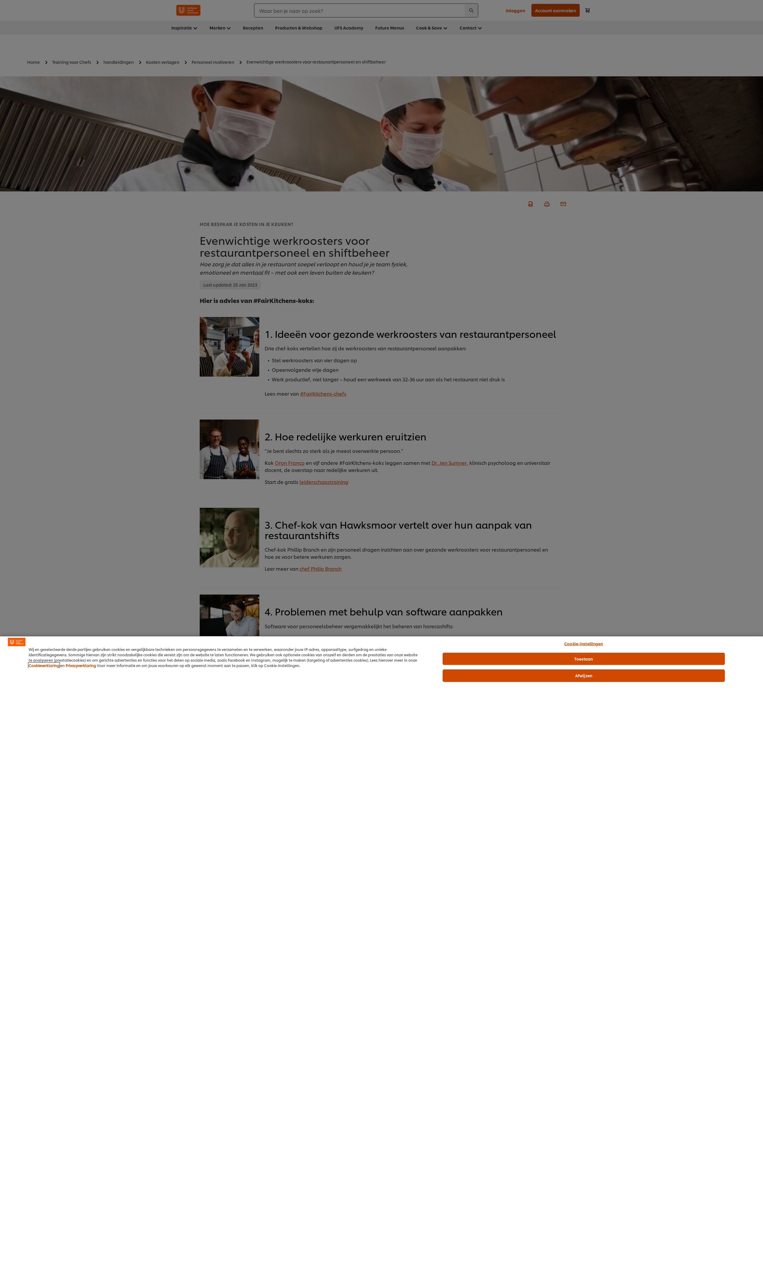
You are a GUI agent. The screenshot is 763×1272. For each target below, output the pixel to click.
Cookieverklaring (44, 665)
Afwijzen (583, 675)
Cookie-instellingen (583, 643)
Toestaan (583, 658)
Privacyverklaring (81, 665)
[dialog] (381, 954)
